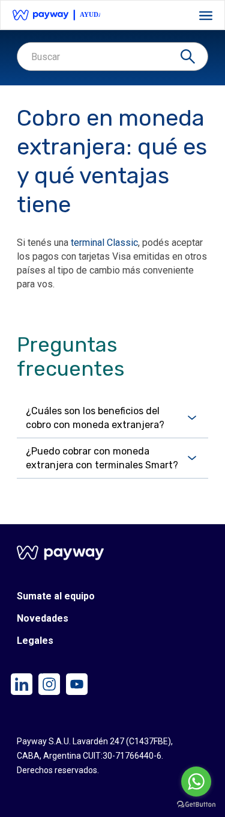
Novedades (42, 619)
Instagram (40, 673)
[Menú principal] (206, 16)
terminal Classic (104, 242)
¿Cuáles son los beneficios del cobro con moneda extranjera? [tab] (95, 417)
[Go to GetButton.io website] (196, 805)
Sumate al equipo (56, 597)
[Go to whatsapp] (196, 782)
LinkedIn (13, 673)
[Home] (58, 14)
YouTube (68, 673)
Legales (35, 641)
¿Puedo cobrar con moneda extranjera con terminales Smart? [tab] (102, 458)
